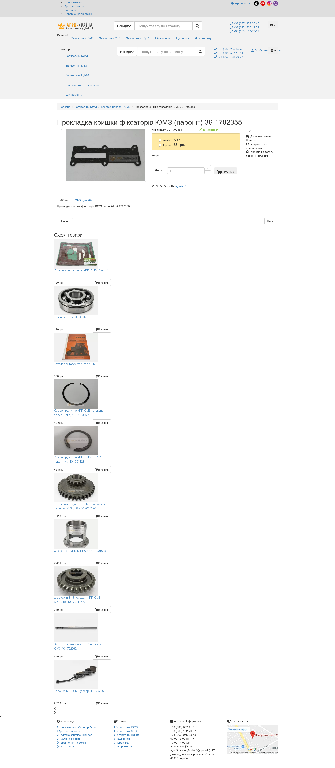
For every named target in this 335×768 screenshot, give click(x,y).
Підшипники (162, 38)
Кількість (161, 170)
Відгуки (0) (85, 200)
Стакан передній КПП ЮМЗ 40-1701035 (80, 551)
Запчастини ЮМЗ (82, 38)
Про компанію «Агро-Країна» (77, 727)
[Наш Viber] (275, 3)
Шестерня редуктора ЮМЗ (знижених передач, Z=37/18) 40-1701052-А (79, 506)
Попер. (65, 221)
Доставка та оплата (71, 731)
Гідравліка (182, 38)
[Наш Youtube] (262, 3)
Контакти (70, 10)
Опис (65, 200)
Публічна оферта (69, 738)
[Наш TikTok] (256, 3)
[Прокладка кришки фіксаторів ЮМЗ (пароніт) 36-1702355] (105, 155)
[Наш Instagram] (269, 3)
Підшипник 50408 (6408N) (70, 317)
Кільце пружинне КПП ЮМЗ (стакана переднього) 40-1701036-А (78, 412)
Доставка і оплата (76, 6)
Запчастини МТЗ (109, 38)
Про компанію (74, 2)
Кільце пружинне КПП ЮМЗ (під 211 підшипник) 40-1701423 (78, 459)
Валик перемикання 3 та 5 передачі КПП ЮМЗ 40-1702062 (81, 646)
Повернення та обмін (78, 14)
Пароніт (173, 144)
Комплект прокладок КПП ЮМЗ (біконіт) (81, 270)
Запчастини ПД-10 (137, 38)
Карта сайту (66, 746)
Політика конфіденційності (75, 735)
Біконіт (172, 139)
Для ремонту (203, 38)
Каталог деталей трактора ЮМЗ (76, 364)
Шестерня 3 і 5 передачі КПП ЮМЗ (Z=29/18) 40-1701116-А (77, 599)
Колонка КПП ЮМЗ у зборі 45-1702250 (79, 691)
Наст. (271, 221)
